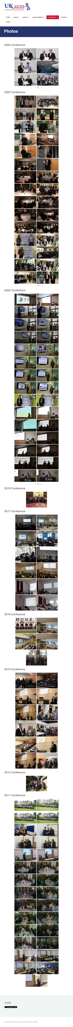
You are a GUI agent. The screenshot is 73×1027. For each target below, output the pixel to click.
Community (52, 17)
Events (25, 17)
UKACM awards (38, 17)
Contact (64, 17)
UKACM (15, 17)
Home (8, 17)
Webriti (36, 1022)
